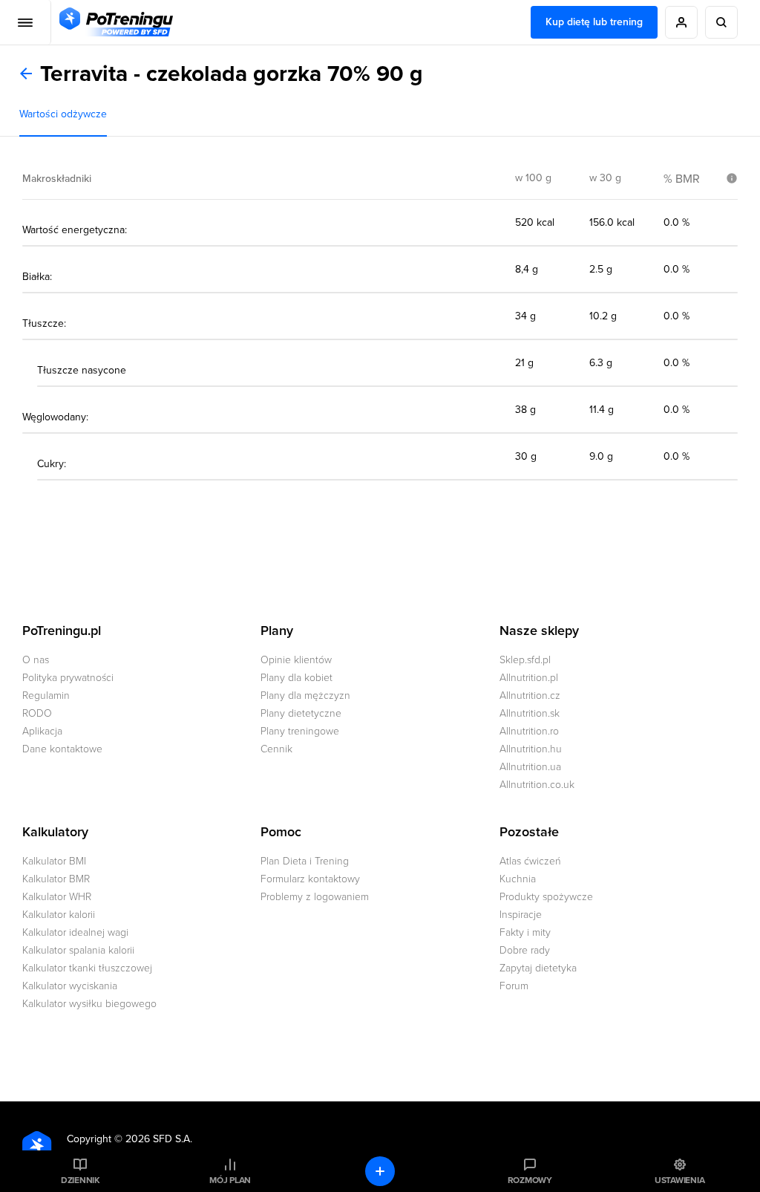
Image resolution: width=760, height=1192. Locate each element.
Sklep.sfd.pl (525, 660)
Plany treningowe (300, 731)
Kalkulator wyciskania (69, 986)
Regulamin (46, 695)
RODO (37, 713)
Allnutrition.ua (530, 767)
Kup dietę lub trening (594, 22)
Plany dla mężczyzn (305, 695)
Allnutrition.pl (528, 677)
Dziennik (80, 1180)
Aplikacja (42, 731)
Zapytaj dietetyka (538, 968)
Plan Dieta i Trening (305, 861)
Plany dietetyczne (301, 713)
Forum (513, 986)
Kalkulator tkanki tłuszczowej (87, 968)
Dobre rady (524, 950)
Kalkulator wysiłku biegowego (89, 1003)
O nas (35, 660)
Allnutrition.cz (529, 695)
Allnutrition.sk (529, 713)
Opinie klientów (296, 660)
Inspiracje (520, 914)
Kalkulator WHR (56, 896)
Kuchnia (517, 879)
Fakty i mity (525, 932)
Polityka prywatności (68, 677)
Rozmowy (530, 1180)
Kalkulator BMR (56, 879)
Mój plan (230, 1180)
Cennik (276, 749)
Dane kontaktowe (62, 749)
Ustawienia (680, 1180)
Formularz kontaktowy (310, 879)
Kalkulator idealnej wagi (75, 932)
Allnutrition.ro (529, 731)
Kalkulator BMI (54, 861)
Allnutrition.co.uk (536, 784)
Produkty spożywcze (546, 896)
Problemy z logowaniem (315, 896)
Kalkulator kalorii (58, 914)
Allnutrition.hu (530, 749)
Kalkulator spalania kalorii (78, 950)
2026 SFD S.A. (158, 1139)
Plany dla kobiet (296, 677)
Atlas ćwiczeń (530, 861)
